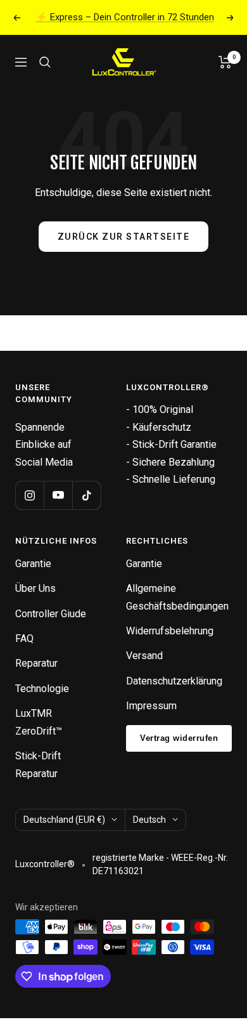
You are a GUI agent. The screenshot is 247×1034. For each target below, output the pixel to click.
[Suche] (45, 62)
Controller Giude (50, 614)
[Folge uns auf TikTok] (86, 495)
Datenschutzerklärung (174, 681)
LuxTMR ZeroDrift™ (38, 721)
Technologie (42, 689)
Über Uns (35, 588)
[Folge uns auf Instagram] (29, 495)
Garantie (33, 564)
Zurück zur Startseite (124, 237)
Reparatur (36, 663)
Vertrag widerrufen (179, 738)
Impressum (151, 706)
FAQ (24, 638)
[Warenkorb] (225, 62)
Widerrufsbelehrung (169, 631)
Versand (144, 656)
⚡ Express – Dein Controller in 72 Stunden (124, 17)
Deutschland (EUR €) (64, 820)
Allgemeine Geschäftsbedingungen (177, 597)
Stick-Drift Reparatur (38, 764)
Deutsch (149, 820)
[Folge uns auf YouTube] (58, 495)
